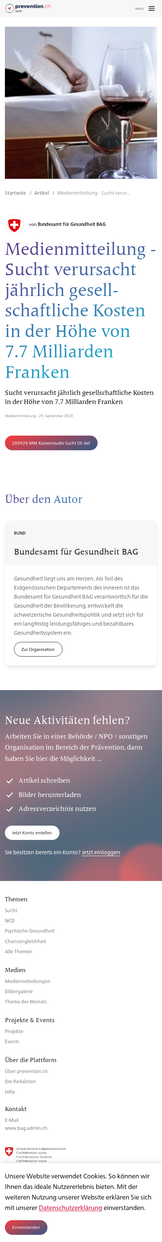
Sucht (11, 910)
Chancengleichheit (25, 941)
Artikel (42, 192)
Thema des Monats (26, 1001)
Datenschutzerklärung (70, 1207)
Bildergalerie (19, 991)
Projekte (14, 1031)
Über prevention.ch (26, 1071)
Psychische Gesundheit (30, 930)
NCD (10, 920)
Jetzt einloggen (101, 851)
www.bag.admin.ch (26, 1128)
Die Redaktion (20, 1081)
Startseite (16, 192)
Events (12, 1041)
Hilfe (10, 1091)
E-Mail (11, 1120)
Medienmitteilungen (27, 981)
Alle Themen (18, 951)
